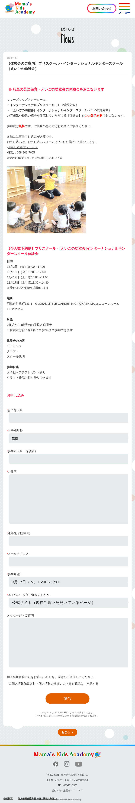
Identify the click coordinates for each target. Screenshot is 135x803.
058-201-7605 (26, 152)
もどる (65, 732)
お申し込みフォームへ (23, 147)
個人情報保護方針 (19, 677)
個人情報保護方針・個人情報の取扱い (37, 798)
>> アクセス (15, 309)
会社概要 (8, 798)
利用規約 (76, 715)
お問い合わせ (101, 8)
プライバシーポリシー (57, 715)
